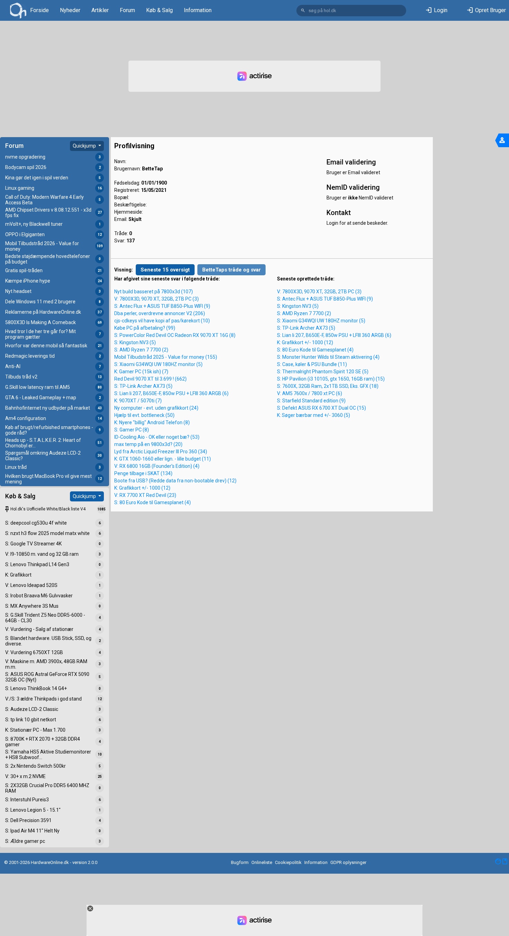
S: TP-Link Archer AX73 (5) (143, 386)
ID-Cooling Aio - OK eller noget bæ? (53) (156, 437)
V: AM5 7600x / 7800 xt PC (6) (309, 393)
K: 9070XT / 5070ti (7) (138, 400)
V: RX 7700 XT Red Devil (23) (145, 495)
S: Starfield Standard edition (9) (311, 400)
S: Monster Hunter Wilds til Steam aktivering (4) (328, 357)
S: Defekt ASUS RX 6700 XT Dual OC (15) (321, 408)
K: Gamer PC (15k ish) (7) (141, 371)
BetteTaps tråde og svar (231, 270)
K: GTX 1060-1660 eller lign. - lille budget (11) (162, 459)
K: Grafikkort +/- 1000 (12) (142, 488)
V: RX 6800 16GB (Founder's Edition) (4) (156, 466)
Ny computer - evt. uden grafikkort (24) (156, 408)
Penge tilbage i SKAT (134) (143, 473)
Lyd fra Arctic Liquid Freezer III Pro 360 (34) (160, 451)
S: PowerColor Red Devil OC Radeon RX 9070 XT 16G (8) (174, 335)
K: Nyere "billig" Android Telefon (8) (152, 422)
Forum (127, 10)
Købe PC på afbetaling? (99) (144, 328)
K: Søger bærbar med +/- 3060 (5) (313, 415)
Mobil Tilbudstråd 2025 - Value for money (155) (165, 357)
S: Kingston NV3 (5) (135, 342)
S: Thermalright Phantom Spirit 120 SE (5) (322, 371)
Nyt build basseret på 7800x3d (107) (153, 291)
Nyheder (70, 10)
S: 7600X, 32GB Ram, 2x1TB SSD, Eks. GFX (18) (327, 386)
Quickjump (85, 146)
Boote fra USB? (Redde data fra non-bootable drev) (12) (175, 480)
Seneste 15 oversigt (165, 270)
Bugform (240, 862)
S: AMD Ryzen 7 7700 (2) (141, 350)
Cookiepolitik (288, 862)
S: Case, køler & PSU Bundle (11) (312, 364)
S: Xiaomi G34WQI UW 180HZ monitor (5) (158, 364)
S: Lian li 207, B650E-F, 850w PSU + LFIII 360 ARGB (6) (171, 393)
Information (198, 10)
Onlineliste (261, 862)
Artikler (100, 10)
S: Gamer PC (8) (131, 430)
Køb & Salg (159, 10)
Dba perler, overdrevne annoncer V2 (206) (159, 313)
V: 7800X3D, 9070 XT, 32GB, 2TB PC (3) (156, 299)
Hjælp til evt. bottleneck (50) (144, 415)
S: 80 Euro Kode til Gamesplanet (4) (152, 502)
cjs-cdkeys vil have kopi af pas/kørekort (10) (162, 320)
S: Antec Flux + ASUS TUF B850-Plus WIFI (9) (162, 306)
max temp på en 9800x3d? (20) (148, 444)
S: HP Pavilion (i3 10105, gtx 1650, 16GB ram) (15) (331, 379)
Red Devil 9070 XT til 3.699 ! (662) (150, 379)
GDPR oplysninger (348, 862)
